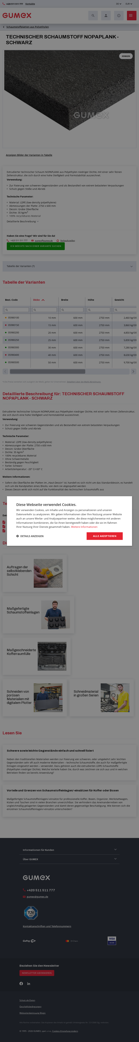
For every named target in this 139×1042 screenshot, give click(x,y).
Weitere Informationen (84, 526)
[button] (30, 536)
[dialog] (69, 521)
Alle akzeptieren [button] (104, 536)
